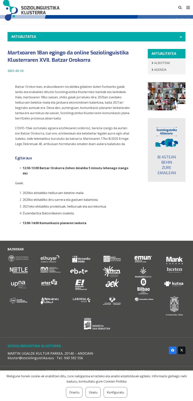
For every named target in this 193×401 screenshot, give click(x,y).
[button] (180, 7)
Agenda (159, 70)
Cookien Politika (114, 381)
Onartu (74, 392)
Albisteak (161, 63)
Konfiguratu (115, 392)
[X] (181, 350)
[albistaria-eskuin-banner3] (166, 135)
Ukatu (93, 392)
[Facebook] (172, 350)
